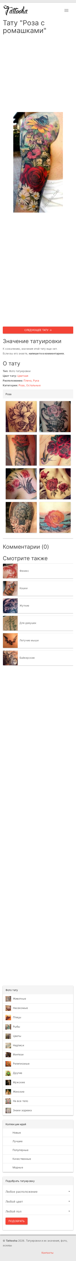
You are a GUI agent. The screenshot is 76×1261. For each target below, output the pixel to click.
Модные (17, 1167)
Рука (36, 380)
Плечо (28, 380)
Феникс (24, 570)
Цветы (17, 1035)
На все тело (20, 1100)
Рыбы (16, 1026)
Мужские (19, 1082)
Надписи (18, 1045)
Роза (22, 385)
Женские (18, 1091)
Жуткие (24, 605)
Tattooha (16, 10)
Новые (16, 1132)
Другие (17, 1072)
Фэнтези (18, 1054)
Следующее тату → (38, 330)
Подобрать (16, 1221)
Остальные (33, 385)
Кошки (24, 588)
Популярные (20, 1150)
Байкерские (27, 657)
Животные (19, 998)
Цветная (22, 375)
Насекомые (20, 1007)
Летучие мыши (29, 640)
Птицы (17, 1017)
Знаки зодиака (22, 1110)
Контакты (47, 1252)
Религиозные (21, 1063)
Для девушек (28, 622)
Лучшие (17, 1141)
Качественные (21, 1158)
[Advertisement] (38, 74)
